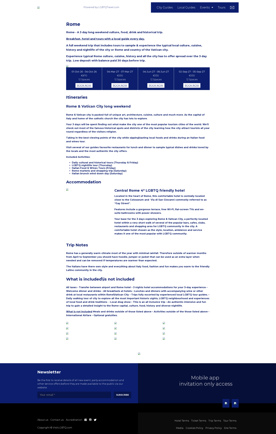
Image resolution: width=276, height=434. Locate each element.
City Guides (165, 7)
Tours (221, 7)
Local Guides (186, 7)
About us (42, 419)
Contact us (57, 419)
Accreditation (74, 419)
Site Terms (230, 428)
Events (205, 7)
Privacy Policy (213, 428)
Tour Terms (229, 420)
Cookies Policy (194, 428)
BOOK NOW (84, 85)
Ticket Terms (198, 420)
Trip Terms (214, 420)
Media (179, 428)
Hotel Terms (182, 420)
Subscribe (122, 395)
